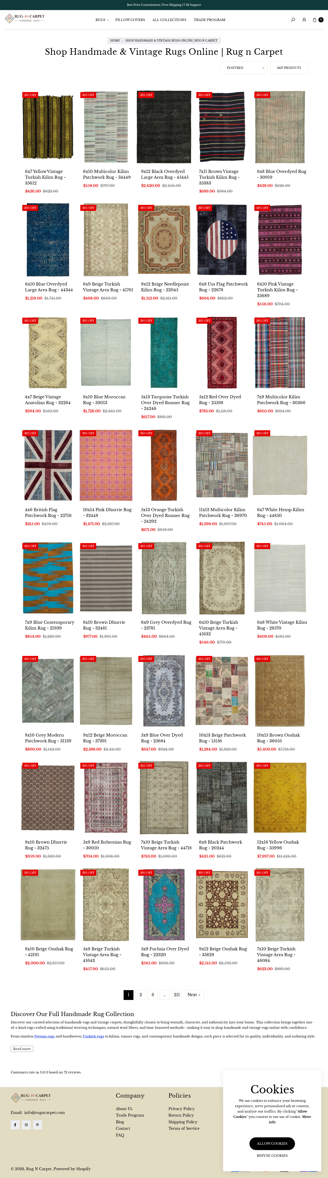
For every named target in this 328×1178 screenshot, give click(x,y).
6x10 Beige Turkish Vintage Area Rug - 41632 (218, 628)
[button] (103, 20)
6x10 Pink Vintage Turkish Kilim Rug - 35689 (277, 290)
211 (177, 994)
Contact (123, 1128)
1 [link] (128, 994)
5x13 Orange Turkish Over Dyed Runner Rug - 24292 (165, 515)
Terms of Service (183, 1128)
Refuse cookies (272, 1156)
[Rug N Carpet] (24, 18)
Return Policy (181, 1115)
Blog (120, 1122)
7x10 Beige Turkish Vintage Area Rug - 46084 (276, 955)
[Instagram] (26, 1124)
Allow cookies (272, 1144)
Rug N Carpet (39, 1169)
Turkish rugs (93, 1036)
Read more (22, 1049)
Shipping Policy (182, 1122)
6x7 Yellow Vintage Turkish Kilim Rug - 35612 (45, 177)
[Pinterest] (37, 1124)
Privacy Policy (181, 1109)
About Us (124, 1109)
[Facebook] (15, 1124)
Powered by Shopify (72, 1169)
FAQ (120, 1135)
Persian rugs (44, 1036)
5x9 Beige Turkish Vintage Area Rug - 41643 (102, 955)
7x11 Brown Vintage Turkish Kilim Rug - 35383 (219, 177)
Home (115, 40)
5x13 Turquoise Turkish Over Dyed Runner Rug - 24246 (165, 403)
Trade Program (130, 1115)
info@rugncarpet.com (44, 1112)
